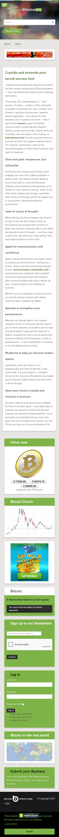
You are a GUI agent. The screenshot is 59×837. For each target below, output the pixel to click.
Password (11, 692)
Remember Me (14, 704)
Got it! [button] (29, 831)
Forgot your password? (20, 714)
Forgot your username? (21, 717)
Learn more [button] (11, 823)
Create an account (18, 720)
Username (12, 680)
